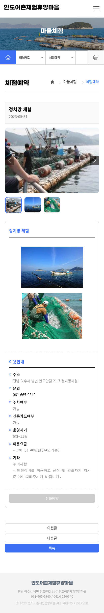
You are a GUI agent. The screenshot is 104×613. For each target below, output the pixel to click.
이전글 (52, 527)
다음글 (52, 537)
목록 (52, 547)
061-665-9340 (24, 394)
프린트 (96, 57)
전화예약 (52, 498)
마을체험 (24, 57)
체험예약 (54, 57)
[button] (9, 160)
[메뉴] (96, 9)
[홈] (8, 57)
